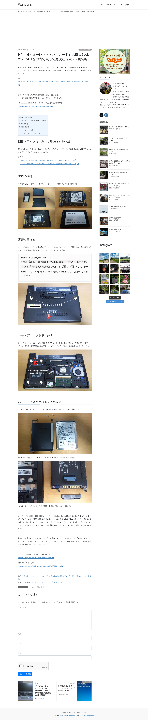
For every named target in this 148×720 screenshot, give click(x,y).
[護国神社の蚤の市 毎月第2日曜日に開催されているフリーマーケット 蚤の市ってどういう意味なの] (104, 279)
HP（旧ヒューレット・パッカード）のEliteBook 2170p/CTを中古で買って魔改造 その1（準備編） (43, 690)
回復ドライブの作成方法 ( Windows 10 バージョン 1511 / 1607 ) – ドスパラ (47, 160)
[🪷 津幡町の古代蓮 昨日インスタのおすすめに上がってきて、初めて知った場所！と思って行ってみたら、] (125, 279)
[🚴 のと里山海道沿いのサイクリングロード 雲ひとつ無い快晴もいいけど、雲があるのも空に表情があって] (114, 258)
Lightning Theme (73, 715)
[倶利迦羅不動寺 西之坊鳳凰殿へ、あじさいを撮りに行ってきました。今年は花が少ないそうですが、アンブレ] (125, 289)
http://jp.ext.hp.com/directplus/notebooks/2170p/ (35, 558)
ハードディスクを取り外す (29, 130)
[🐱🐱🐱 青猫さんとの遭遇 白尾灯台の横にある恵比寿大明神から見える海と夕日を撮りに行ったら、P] (125, 268)
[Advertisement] (74, 28)
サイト (20, 653)
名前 (19, 634)
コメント (22, 607)
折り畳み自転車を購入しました (119, 127)
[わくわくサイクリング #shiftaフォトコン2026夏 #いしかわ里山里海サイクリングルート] (104, 258)
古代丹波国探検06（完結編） (118, 206)
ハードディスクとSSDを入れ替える (32, 133)
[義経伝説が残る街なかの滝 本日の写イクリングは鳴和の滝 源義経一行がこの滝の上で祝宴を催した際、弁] (114, 279)
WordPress (63, 715)
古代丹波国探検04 (115, 229)
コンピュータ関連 (85, 49)
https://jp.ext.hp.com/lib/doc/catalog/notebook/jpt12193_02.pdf (40, 566)
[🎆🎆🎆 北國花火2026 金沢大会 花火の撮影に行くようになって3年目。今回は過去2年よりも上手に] (104, 268)
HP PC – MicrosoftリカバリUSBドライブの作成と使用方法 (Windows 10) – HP (48, 164)
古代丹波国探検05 (115, 218)
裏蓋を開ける (25, 127)
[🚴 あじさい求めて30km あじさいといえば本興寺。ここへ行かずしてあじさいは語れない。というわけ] (104, 289)
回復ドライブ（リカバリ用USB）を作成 (33, 120)
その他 (42, 587)
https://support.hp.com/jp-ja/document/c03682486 (35, 106)
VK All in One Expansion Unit (87, 715)
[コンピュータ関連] (25, 688)
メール (20, 643)
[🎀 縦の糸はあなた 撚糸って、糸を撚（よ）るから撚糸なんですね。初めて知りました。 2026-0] (114, 268)
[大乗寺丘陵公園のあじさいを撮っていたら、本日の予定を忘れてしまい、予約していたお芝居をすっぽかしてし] (114, 289)
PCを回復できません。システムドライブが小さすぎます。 (44, 582)
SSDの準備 (24, 124)
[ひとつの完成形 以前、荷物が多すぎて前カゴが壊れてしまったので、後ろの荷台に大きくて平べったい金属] (125, 258)
